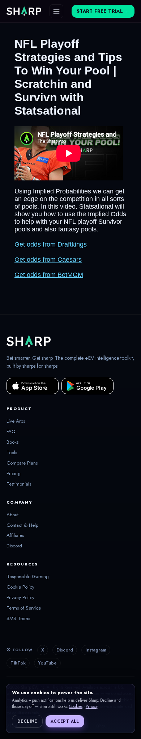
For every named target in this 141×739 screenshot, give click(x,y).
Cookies (75, 706)
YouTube (47, 663)
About (12, 515)
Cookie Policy (20, 587)
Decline (27, 721)
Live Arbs (16, 421)
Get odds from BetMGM (48, 274)
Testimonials (19, 484)
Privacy (92, 706)
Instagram (95, 650)
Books (12, 442)
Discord (14, 546)
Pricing (14, 473)
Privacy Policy (20, 597)
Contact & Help (22, 525)
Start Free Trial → (103, 11)
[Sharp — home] (24, 11)
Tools (12, 452)
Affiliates (15, 535)
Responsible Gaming (28, 576)
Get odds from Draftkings (50, 244)
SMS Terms (18, 618)
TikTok (18, 663)
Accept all (65, 721)
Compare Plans (22, 463)
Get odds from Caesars (48, 259)
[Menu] (56, 11)
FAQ (11, 431)
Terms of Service (24, 608)
